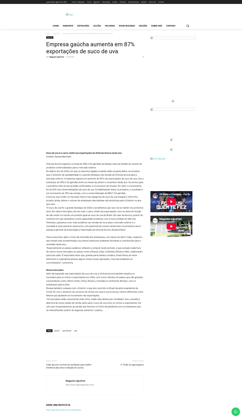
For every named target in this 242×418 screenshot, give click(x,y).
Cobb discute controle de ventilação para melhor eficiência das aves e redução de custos (68, 366)
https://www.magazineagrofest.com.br (80, 385)
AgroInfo (56, 33)
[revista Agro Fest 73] (173, 38)
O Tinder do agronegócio (132, 364)
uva (75, 331)
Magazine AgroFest (56, 57)
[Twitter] (55, 63)
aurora (56, 331)
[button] (187, 25)
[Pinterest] (62, 63)
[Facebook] (49, 63)
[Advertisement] (145, 14)
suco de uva (66, 331)
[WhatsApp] (68, 63)
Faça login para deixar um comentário (63, 410)
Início (48, 33)
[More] (75, 63)
